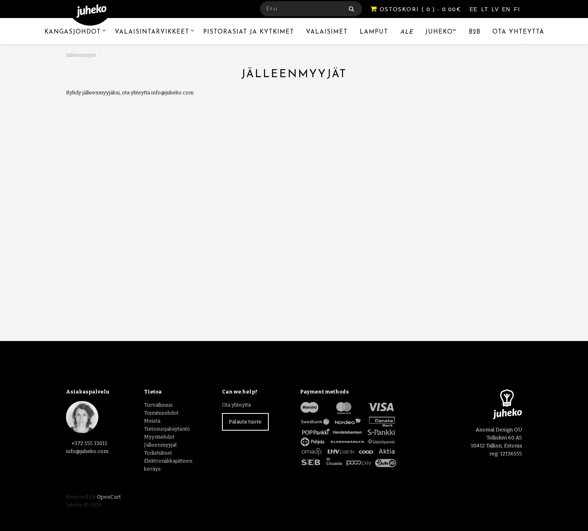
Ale (406, 32)
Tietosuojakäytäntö (167, 429)
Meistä (152, 421)
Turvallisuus (158, 405)
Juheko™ (441, 32)
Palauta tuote (245, 422)
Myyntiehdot (159, 437)
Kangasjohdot (72, 32)
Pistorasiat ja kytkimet (248, 32)
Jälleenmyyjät (81, 55)
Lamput (374, 32)
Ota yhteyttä (518, 32)
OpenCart (109, 497)
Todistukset (158, 453)
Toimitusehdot (161, 413)
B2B (474, 32)
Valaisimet (327, 32)
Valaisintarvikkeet (152, 32)
